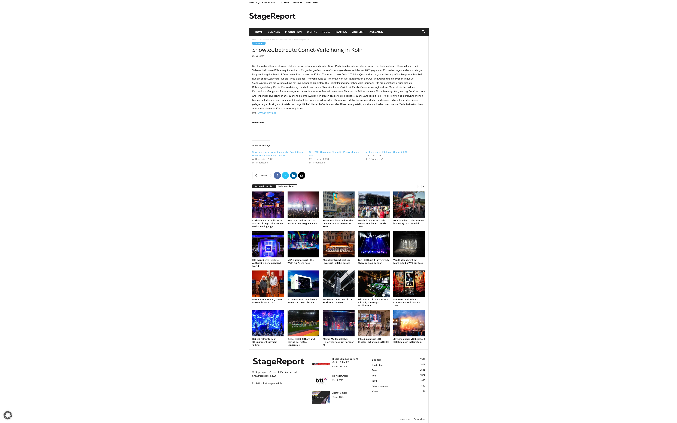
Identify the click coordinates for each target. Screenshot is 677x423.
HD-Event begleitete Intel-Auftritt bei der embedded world (266, 262)
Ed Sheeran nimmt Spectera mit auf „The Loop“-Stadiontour (373, 302)
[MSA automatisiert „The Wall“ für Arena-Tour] (303, 244)
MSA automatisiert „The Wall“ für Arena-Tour (301, 261)
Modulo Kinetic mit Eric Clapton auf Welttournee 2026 (406, 302)
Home (259, 32)
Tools (326, 32)
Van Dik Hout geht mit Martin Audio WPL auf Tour (408, 261)
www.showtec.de (267, 112)
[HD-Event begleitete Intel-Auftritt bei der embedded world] (268, 244)
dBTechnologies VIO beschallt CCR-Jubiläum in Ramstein (409, 340)
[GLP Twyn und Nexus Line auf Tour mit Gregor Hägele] (303, 204)
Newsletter (312, 2)
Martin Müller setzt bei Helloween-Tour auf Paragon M (338, 341)
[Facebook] (277, 175)
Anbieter (358, 32)
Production (293, 32)
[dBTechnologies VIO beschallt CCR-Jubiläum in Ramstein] (409, 323)
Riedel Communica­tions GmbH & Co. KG (345, 360)
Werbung (298, 2)
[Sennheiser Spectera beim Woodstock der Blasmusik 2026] (374, 204)
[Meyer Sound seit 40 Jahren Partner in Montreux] (268, 283)
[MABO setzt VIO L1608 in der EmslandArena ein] (339, 283)
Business (274, 32)
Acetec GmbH (339, 392)
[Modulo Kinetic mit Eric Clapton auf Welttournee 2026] (409, 283)
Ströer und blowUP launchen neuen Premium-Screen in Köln (338, 223)
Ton (374, 375)
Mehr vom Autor (286, 186)
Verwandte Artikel (264, 186)
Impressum (405, 419)
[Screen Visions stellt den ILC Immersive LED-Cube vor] (303, 283)
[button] (423, 32)
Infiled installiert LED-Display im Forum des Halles (373, 340)
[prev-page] (419, 186)
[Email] (301, 175)
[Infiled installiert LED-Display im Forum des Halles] (374, 323)
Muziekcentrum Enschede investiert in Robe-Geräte (336, 261)
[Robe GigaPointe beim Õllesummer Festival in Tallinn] (268, 323)
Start (254, 39)
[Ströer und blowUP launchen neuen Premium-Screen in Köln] (339, 204)
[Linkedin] (293, 175)
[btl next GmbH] (321, 380)
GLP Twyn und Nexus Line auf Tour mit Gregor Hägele (302, 222)
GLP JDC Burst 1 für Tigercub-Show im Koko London (373, 261)
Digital (312, 32)
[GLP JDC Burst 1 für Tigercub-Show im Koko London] (374, 244)
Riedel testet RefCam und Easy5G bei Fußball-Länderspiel (301, 341)
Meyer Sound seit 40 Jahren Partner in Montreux (267, 301)
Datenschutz (419, 419)
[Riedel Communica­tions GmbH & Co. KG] (321, 363)
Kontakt (286, 2)
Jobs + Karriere (380, 386)
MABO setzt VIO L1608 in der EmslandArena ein (338, 301)
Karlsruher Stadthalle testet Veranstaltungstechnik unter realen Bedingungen (267, 223)
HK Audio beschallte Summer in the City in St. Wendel (409, 222)
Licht (374, 381)
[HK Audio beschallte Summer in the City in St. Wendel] (409, 204)
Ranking (341, 32)
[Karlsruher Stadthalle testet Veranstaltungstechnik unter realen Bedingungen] (268, 204)
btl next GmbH (340, 375)
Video (375, 391)
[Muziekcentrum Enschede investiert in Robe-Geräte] (339, 244)
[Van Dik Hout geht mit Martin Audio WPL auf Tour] (409, 244)
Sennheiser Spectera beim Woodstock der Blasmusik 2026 (372, 223)
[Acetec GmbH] (321, 397)
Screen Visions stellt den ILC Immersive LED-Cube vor (303, 301)
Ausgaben (376, 32)
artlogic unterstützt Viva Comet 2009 (386, 152)
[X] (285, 175)
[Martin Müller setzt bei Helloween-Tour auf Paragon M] (339, 323)
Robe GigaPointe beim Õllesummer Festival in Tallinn (264, 341)
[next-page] (423, 186)
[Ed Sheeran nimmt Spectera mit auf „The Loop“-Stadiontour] (374, 283)
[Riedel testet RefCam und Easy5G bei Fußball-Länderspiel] (303, 323)
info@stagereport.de (271, 383)
